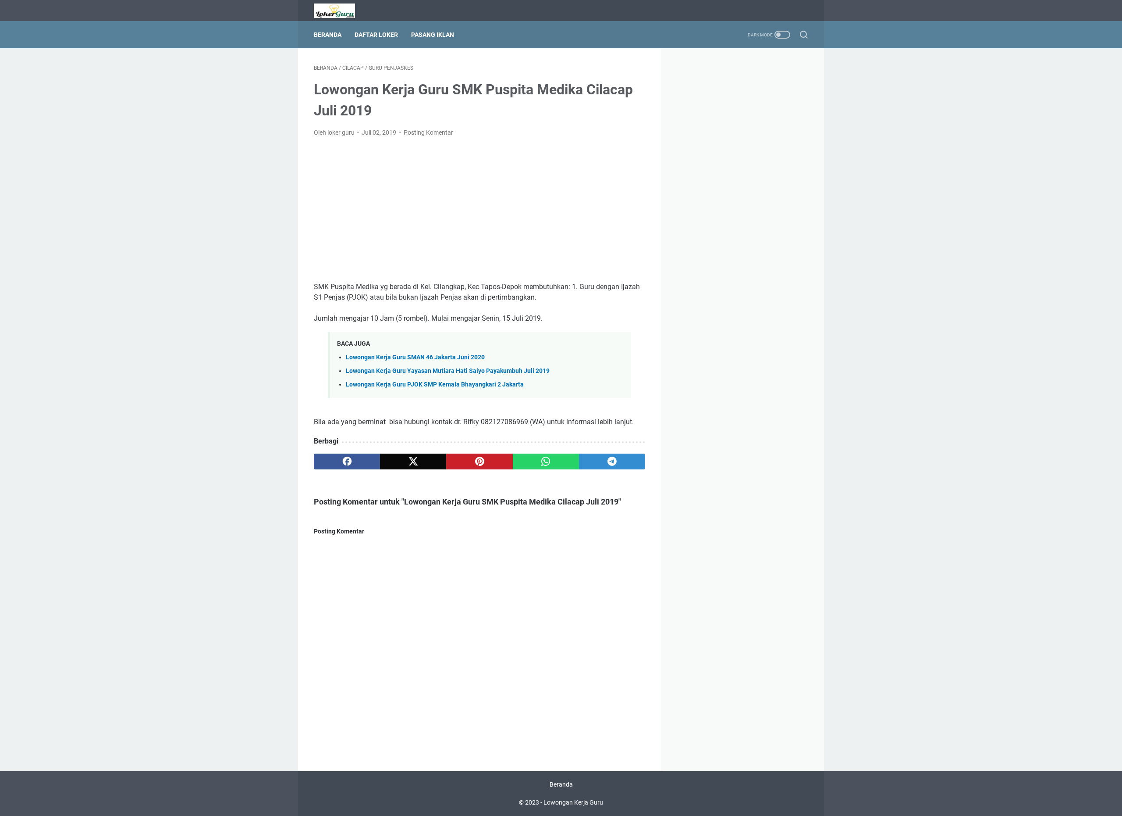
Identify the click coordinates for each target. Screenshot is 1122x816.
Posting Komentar (428, 132)
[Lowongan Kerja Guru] (340, 10)
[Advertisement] (479, 209)
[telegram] (612, 461)
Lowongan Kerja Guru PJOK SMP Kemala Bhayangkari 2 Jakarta (435, 384)
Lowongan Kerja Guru (573, 802)
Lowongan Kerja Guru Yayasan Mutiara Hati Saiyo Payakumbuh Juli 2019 (448, 371)
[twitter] (413, 461)
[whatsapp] (546, 461)
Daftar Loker (376, 34)
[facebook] (347, 461)
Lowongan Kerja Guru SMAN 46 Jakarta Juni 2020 (415, 357)
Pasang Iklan (432, 34)
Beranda (327, 34)
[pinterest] (479, 461)
